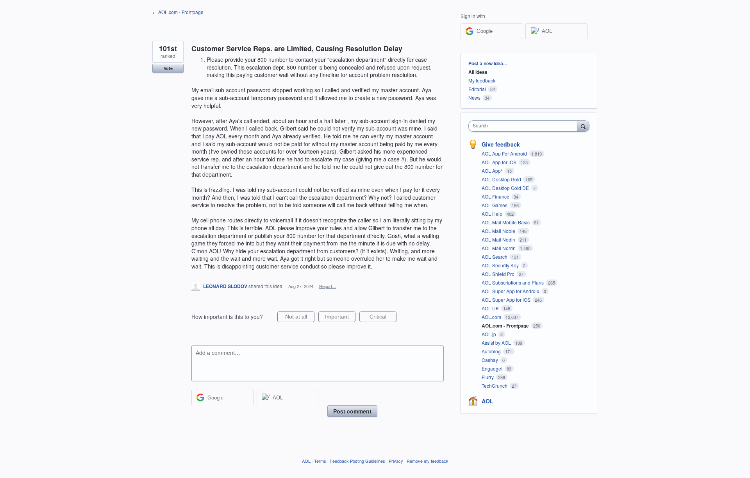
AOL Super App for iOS (507, 299)
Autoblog (492, 351)
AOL (487, 401)
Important (340, 317)
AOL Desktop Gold (502, 179)
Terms (320, 461)
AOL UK (491, 308)
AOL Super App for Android (511, 291)
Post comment (352, 411)
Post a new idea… (488, 63)
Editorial (477, 89)
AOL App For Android (505, 153)
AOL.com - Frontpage (506, 325)
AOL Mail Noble (499, 230)
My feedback (481, 80)
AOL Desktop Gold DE (506, 187)
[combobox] (524, 126)
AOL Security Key (501, 265)
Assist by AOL (497, 342)
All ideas (478, 71)
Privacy (396, 461)
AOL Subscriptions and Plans (513, 282)
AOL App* (493, 170)
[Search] (583, 125)
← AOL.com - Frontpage (178, 12)
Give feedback (501, 144)
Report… (327, 286)
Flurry (488, 377)
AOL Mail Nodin (499, 239)
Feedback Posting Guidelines (357, 461)
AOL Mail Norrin (499, 248)
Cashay (490, 359)
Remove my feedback (427, 461)
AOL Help (493, 213)
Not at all (299, 317)
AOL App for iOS (500, 162)
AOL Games (495, 205)
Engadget (493, 368)
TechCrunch (495, 385)
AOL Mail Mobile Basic (506, 222)
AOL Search (495, 256)
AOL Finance (496, 196)
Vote (168, 68)
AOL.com (492, 316)
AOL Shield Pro (499, 273)
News (474, 97)
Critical (383, 317)
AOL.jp (489, 334)
